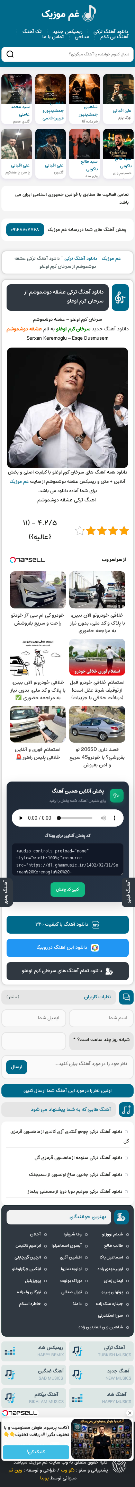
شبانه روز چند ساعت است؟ (101, 1040)
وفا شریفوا (73, 1234)
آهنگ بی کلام (114, 37)
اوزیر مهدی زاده (110, 1269)
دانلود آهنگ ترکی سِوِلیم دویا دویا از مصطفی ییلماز (74, 1192)
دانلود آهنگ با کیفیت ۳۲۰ (61, 924)
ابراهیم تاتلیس (28, 1246)
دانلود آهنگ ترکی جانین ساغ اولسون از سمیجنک (75, 1175)
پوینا (44, 1478)
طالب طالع (113, 1246)
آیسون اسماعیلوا (67, 1246)
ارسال (16, 1067)
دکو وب (67, 1470)
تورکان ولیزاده (29, 1292)
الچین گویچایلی (28, 1257)
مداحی (82, 37)
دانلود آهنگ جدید (110, 329)
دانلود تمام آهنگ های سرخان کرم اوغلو (62, 971)
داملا (77, 1304)
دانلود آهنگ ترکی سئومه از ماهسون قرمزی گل (78, 1158)
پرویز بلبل (33, 1281)
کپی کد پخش (67, 889)
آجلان (35, 1234)
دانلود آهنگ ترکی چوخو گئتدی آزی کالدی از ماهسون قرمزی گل (69, 1136)
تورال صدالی (71, 1292)
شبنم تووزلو (112, 1234)
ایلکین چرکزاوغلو (26, 1269)
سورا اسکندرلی (110, 1315)
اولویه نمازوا (71, 1269)
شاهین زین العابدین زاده (101, 1327)
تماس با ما (53, 37)
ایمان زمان (113, 1281)
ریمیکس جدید (67, 32)
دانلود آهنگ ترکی (110, 32)
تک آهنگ (32, 32)
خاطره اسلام (30, 1304)
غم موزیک (69, 14)
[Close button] (129, 1413)
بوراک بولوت (71, 1281)
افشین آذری (71, 1257)
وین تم (15, 1470)
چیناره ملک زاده (109, 1304)
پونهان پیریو (112, 1292)
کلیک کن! (36, 1452)
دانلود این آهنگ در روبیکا (61, 947)
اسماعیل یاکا (111, 1257)
